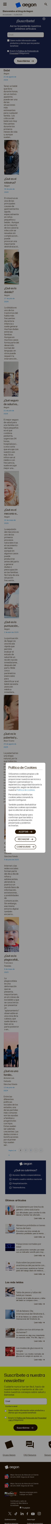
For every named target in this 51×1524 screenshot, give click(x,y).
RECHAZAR (23, 839)
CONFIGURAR (23, 847)
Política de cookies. (25, 790)
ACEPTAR (23, 831)
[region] (25, 808)
